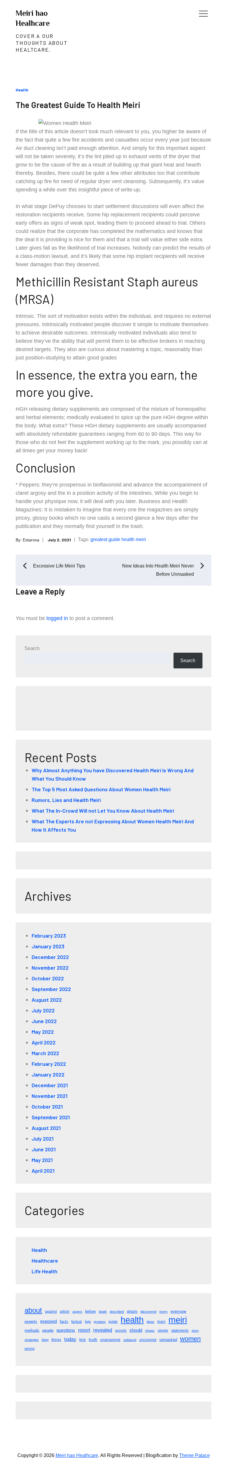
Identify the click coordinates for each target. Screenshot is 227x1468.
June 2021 (44, 1149)
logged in (57, 618)
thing (45, 1340)
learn (161, 1322)
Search (32, 648)
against (51, 1312)
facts (64, 1321)
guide (114, 539)
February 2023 (49, 935)
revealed (102, 1330)
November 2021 (49, 1096)
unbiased (129, 1340)
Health (22, 89)
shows (150, 1330)
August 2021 (46, 1128)
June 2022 (44, 1021)
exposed (48, 1321)
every (163, 1311)
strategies (32, 1340)
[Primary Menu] (203, 13)
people (47, 1330)
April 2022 (44, 1042)
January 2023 (48, 946)
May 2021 (42, 1160)
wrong (30, 1349)
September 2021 (51, 1117)
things (56, 1340)
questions (65, 1330)
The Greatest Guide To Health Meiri (78, 105)
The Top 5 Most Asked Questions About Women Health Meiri (101, 789)
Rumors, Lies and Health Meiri (66, 800)
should (135, 1330)
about (33, 1310)
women (190, 1338)
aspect (77, 1311)
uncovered (147, 1340)
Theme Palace (194, 1455)
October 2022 (48, 978)
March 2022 (45, 1053)
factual (76, 1322)
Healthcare (45, 1260)
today (70, 1339)
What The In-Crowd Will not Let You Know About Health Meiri (103, 810)
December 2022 (50, 957)
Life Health (44, 1271)
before (90, 1311)
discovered (148, 1311)
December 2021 (50, 1085)
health (127, 539)
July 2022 (43, 1010)
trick (82, 1340)
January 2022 (48, 1074)
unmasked (168, 1339)
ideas (150, 1321)
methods (32, 1330)
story (195, 1330)
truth (93, 1339)
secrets (121, 1331)
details (132, 1312)
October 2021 (47, 1106)
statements (180, 1331)
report (84, 1330)
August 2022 (47, 999)
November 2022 (50, 967)
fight (88, 1321)
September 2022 (51, 989)
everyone (178, 1311)
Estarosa (31, 539)
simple (163, 1331)
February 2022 (49, 1063)
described (117, 1311)
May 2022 (43, 1031)
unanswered (110, 1340)
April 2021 (43, 1170)
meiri (141, 539)
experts (31, 1321)
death (103, 1311)
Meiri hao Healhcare (77, 1455)
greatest (98, 539)
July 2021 (42, 1138)
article (64, 1312)
